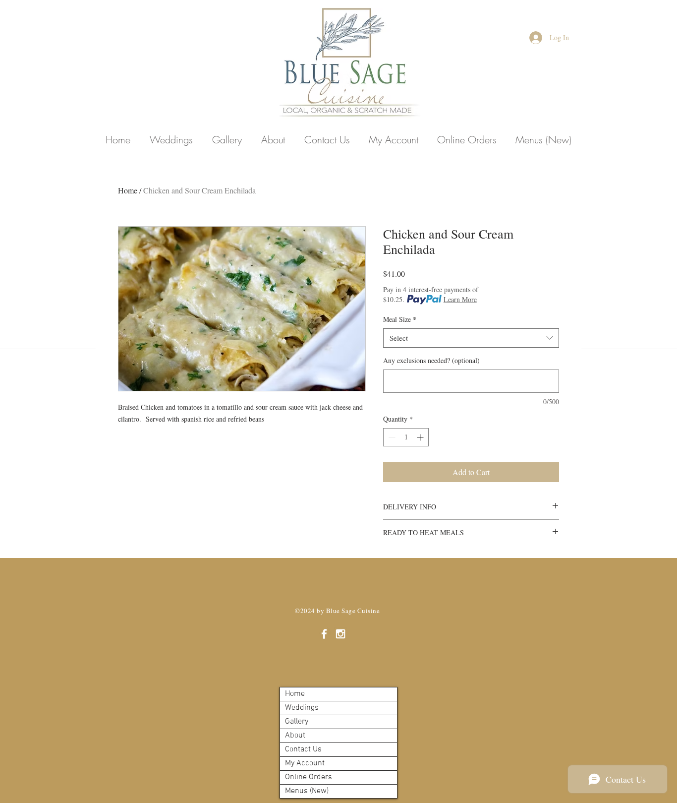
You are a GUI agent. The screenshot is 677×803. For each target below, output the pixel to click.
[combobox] (471, 338)
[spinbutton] (406, 437)
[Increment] (421, 437)
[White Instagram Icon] (340, 633)
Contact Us (303, 749)
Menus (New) (307, 791)
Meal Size (399, 319)
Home (127, 190)
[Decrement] (391, 437)
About (295, 736)
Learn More (460, 299)
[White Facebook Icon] (324, 633)
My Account (305, 763)
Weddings (302, 708)
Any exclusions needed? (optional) (431, 360)
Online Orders (308, 777)
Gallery (296, 722)
